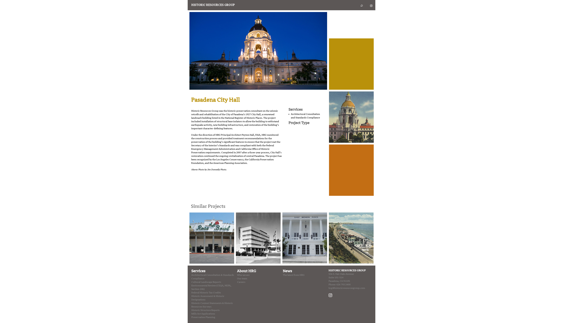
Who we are (243, 275)
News (287, 271)
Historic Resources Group (213, 5)
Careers (241, 282)
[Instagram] (330, 295)
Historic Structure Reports (205, 310)
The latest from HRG (294, 275)
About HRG (246, 271)
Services (198, 271)
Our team (242, 278)
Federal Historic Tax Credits (206, 292)
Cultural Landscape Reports (206, 282)
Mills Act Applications (203, 313)
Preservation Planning (203, 317)
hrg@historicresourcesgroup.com (347, 288)
